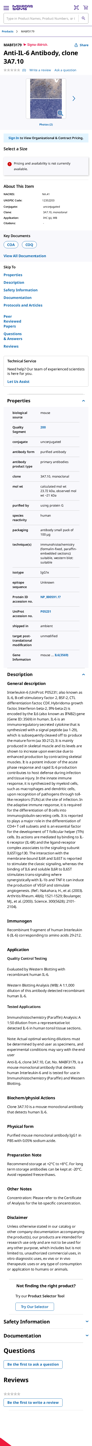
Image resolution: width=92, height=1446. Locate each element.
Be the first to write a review (35, 1403)
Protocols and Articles (23, 305)
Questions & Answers (13, 336)
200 (43, 427)
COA (11, 244)
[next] (73, 98)
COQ (29, 244)
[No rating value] (13, 70)
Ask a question (65, 70)
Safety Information (21, 290)
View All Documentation (25, 256)
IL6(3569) (62, 655)
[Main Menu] (6, 7)
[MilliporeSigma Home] (23, 7)
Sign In (13, 138)
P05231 (45, 611)
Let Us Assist (18, 381)
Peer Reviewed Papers (12, 321)
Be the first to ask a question (33, 1364)
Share (84, 45)
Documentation (17, 297)
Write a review (40, 70)
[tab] (11, 31)
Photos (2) (46, 124)
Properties (13, 274)
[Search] (83, 18)
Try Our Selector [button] (34, 1306)
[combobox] (46, 18)
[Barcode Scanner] (76, 7)
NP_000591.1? (50, 597)
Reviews (11, 346)
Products (7, 31)
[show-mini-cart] (85, 7)
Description (14, 282)
